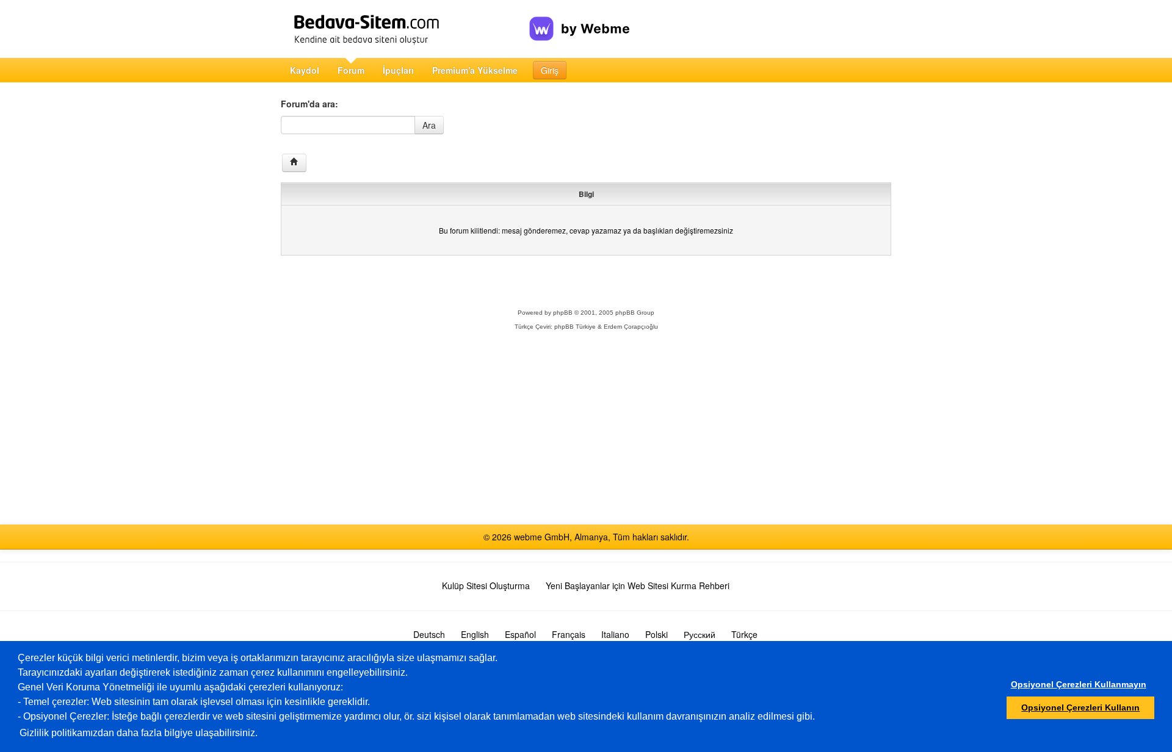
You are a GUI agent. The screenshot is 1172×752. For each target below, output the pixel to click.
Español (520, 634)
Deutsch (429, 634)
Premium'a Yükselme (475, 70)
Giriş (550, 70)
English (475, 634)
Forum (351, 70)
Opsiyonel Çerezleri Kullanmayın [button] (1078, 684)
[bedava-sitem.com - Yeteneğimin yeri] (405, 29)
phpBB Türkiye (575, 326)
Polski (656, 634)
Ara (429, 125)
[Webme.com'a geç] (579, 19)
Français (568, 634)
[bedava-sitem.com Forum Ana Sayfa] (294, 163)
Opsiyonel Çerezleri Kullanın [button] (1080, 707)
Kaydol (304, 70)
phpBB (563, 312)
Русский (699, 634)
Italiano (615, 634)
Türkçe (744, 634)
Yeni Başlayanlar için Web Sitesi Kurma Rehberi (637, 585)
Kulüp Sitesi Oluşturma (486, 585)
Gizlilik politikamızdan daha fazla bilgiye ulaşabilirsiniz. (139, 733)
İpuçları (398, 70)
